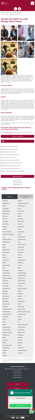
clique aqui (16, 132)
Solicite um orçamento (17, 136)
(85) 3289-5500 (18, 182)
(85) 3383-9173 (9, 132)
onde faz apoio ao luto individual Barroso (10, 154)
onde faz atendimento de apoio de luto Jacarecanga (12, 171)
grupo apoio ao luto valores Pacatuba (9, 146)
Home (17, 384)
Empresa (17, 388)
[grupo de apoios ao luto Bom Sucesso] (9, 50)
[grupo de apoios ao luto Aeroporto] (9, 67)
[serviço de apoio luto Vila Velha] (9, 33)
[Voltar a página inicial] (5, 3)
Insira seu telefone (20, 398)
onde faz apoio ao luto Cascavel (8, 157)
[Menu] (32, 3)
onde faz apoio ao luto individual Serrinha (10, 168)
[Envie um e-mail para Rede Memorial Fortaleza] (19, 8)
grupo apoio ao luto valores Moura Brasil (10, 160)
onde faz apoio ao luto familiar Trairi (9, 149)
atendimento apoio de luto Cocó (8, 152)
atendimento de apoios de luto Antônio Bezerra (11, 162)
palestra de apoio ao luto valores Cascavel (10, 165)
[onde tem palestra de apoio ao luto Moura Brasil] (26, 50)
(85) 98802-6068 (18, 184)
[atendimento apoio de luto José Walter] (26, 33)
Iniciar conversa (20, 405)
